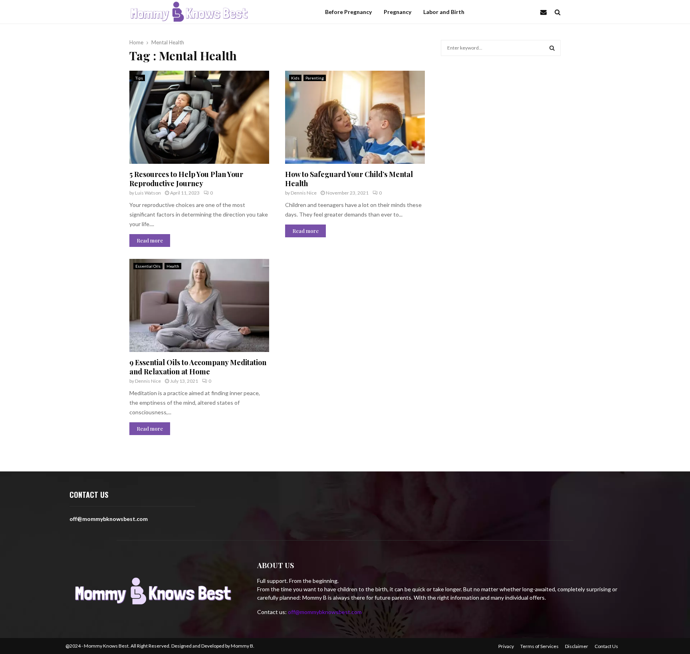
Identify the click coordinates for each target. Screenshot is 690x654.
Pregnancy (397, 11)
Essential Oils (148, 266)
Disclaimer (576, 646)
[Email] (545, 12)
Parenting (314, 78)
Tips (139, 78)
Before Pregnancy (348, 11)
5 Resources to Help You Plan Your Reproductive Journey (186, 178)
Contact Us (606, 646)
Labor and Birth (443, 11)
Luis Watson (148, 193)
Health (173, 266)
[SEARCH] (552, 48)
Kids (295, 78)
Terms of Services (539, 646)
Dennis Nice (304, 193)
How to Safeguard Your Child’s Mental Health (349, 178)
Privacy (506, 646)
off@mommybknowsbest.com (325, 611)
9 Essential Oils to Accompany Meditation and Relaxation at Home (197, 367)
